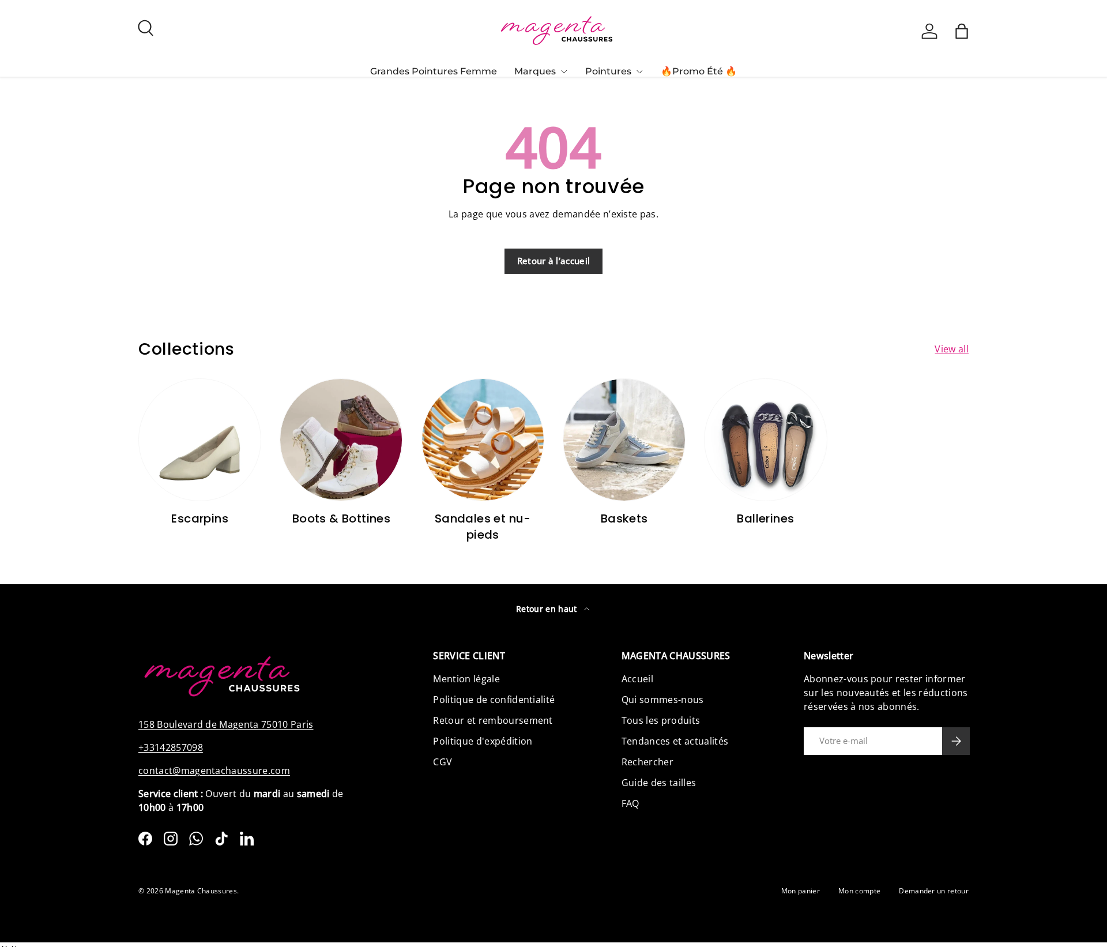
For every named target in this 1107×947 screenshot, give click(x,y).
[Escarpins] (200, 440)
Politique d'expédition (482, 741)
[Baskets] (624, 440)
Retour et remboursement (492, 720)
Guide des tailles (659, 782)
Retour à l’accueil (553, 260)
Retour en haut (547, 608)
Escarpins (199, 518)
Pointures (608, 71)
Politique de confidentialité (494, 699)
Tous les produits (661, 720)
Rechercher (647, 762)
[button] (961, 31)
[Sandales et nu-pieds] (483, 440)
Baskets (624, 518)
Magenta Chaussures (201, 891)
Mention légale (466, 678)
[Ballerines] (765, 440)
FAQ (630, 803)
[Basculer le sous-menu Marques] (564, 71)
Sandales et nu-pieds (483, 526)
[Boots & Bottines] (341, 440)
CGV (442, 762)
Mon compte (859, 891)
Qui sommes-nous (663, 699)
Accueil (637, 678)
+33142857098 (170, 747)
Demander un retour (934, 891)
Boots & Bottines (341, 518)
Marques (535, 71)
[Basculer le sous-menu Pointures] (639, 71)
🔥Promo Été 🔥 (699, 71)
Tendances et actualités (675, 741)
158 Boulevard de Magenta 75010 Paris (226, 724)
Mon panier (800, 891)
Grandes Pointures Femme (433, 71)
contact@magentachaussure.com (214, 770)
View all (952, 349)
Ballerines (765, 518)
